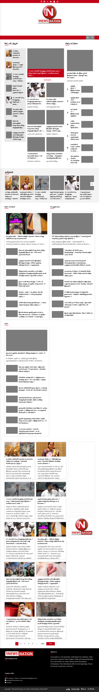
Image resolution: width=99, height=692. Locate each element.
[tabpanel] (45, 62)
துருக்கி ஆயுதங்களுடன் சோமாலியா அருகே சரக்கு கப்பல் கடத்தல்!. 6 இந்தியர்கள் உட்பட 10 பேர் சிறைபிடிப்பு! (33, 421)
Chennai (8, 682)
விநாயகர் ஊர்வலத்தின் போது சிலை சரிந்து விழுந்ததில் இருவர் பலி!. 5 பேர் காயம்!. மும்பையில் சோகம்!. (18, 124)
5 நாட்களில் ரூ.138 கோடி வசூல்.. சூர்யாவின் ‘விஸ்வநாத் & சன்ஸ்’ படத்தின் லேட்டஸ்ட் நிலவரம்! (77, 305)
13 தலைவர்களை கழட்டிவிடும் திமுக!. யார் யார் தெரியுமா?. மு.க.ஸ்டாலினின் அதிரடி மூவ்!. (34, 156)
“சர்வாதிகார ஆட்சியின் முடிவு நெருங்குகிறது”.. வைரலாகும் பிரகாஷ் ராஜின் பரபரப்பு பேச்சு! (77, 252)
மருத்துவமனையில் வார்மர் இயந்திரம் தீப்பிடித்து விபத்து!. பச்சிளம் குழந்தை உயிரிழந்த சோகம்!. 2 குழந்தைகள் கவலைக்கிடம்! (18, 136)
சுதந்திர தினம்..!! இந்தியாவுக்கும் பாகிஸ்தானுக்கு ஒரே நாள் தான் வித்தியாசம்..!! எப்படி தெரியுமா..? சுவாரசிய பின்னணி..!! (75, 89)
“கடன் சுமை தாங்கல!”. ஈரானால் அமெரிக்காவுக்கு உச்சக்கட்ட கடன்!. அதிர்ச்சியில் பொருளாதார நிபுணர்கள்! (30, 431)
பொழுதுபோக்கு (55, 207)
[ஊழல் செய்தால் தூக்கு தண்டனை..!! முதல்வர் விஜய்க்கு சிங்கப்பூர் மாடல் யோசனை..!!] (9, 88)
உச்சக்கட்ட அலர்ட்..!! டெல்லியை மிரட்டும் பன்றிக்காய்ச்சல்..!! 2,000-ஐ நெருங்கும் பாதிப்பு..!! (31, 294)
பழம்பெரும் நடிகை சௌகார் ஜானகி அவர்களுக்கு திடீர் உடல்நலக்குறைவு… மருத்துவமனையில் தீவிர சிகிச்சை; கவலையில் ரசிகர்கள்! (78, 263)
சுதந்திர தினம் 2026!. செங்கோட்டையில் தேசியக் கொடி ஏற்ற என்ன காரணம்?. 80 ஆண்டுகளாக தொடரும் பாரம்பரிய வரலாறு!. (75, 101)
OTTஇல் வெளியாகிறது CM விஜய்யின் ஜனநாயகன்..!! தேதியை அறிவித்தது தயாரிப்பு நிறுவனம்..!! (78, 294)
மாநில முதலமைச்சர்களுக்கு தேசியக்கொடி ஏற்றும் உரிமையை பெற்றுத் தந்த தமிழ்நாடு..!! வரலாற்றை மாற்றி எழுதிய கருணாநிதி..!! (75, 124)
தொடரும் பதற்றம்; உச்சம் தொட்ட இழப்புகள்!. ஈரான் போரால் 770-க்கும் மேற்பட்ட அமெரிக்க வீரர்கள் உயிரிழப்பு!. (32, 369)
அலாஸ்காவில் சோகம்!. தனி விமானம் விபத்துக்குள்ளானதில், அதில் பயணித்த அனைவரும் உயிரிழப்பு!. (30, 400)
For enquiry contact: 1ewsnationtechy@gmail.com (21, 678)
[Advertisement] (81, 471)
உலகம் (6, 323)
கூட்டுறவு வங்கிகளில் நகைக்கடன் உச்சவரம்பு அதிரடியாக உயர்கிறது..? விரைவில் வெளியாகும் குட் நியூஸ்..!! (18, 54)
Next (92, 184)
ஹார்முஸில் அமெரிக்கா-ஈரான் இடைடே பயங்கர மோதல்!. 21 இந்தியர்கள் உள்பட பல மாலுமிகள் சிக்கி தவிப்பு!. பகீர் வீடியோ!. (33, 410)
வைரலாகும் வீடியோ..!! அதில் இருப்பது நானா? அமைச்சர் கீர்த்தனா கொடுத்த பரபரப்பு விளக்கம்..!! (18, 66)
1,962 (42, 643)
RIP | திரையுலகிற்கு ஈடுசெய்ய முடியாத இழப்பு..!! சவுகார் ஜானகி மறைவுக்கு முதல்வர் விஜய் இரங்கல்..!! (71, 237)
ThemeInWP (43, 689)
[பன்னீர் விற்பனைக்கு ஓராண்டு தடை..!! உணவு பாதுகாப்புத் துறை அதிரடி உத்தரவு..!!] (12, 304)
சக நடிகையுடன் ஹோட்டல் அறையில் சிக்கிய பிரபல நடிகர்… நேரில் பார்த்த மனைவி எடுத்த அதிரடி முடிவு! (77, 273)
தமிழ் (68, 689)
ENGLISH (75, 689)
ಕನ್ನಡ (90, 689)
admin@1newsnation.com (14, 680)
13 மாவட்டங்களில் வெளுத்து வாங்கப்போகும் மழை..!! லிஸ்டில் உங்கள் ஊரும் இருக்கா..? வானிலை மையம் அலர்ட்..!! (18, 77)
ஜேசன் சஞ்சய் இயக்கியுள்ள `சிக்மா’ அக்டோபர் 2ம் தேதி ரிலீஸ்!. (78, 314)
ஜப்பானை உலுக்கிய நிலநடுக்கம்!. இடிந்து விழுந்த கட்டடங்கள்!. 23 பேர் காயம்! (25, 354)
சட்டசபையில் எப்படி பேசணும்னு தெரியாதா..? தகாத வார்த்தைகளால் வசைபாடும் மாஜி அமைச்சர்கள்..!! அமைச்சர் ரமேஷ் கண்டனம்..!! (18, 101)
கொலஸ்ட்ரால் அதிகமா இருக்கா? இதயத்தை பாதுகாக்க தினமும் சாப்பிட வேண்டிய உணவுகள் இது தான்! (78, 284)
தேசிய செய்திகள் (10, 207)
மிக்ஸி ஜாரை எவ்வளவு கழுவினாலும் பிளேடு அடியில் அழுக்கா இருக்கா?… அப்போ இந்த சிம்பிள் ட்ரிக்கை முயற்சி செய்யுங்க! (75, 136)
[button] (88, 37)
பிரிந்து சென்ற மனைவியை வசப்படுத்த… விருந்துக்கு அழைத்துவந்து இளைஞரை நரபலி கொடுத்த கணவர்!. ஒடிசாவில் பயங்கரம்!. (54, 156)
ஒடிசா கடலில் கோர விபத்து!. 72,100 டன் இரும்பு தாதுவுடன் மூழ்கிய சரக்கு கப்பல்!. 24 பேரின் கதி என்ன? (32, 284)
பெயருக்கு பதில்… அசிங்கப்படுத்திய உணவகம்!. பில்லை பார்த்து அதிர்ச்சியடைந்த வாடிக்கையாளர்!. (18, 113)
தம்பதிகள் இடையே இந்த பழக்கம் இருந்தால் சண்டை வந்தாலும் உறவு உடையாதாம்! (77, 75)
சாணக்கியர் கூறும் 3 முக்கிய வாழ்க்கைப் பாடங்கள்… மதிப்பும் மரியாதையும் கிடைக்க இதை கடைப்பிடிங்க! (75, 148)
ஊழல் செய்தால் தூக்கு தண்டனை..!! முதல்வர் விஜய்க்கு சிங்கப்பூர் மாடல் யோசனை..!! (18, 89)
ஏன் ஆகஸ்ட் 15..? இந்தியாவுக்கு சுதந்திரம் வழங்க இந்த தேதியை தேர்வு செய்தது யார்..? (75, 113)
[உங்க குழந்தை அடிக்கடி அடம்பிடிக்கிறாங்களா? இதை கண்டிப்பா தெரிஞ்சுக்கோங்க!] (87, 159)
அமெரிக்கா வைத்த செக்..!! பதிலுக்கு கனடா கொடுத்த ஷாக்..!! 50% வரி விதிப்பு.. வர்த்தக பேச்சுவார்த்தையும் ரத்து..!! (32, 379)
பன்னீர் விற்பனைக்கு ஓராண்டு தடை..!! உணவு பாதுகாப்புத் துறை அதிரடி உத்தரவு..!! (32, 304)
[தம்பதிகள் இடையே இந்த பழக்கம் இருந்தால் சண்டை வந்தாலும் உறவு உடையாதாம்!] (80, 60)
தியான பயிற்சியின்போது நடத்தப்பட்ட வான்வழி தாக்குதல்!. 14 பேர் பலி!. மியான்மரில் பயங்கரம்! (33, 389)
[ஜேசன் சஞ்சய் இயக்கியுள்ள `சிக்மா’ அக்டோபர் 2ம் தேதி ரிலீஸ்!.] (57, 314)
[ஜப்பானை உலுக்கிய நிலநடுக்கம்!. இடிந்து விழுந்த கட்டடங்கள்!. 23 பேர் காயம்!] (26, 340)
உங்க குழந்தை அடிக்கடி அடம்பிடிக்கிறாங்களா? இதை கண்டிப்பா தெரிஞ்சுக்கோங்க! (75, 159)
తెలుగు (83, 689)
